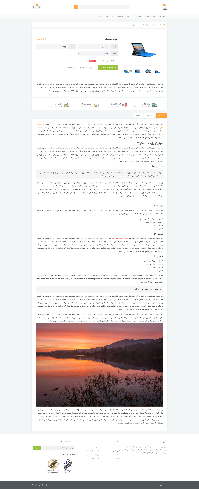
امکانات (112, 16)
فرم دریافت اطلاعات (138, 16)
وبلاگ (127, 16)
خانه (164, 16)
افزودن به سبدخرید (107, 67)
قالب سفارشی (103, 16)
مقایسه (69, 67)
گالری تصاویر (151, 16)
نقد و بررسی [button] (161, 115)
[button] (39, 7)
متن (159, 16)
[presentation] (163, 71)
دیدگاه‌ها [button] (138, 115)
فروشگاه (120, 16)
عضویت (37, 448)
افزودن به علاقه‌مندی (86, 67)
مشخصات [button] (149, 115)
